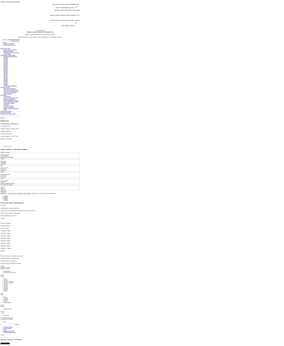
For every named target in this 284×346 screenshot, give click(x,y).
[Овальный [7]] (40, 175)
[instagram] (77, 25)
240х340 (34, 193)
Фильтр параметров (7, 146)
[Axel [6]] (40, 187)
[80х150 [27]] (40, 161)
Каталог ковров (12, 193)
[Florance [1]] (40, 190)
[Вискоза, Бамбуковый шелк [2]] (40, 183)
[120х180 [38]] (40, 162)
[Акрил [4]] (40, 182)
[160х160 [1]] (40, 164)
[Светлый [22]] (40, 170)
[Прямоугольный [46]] (40, 174)
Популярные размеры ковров (23, 193)
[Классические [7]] (40, 156)
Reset (5, 191)
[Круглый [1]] (40, 177)
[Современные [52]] (40, 155)
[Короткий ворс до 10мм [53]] (40, 157)
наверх (2, 334)
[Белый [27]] (40, 169)
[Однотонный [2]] (40, 168)
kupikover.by (4, 193)
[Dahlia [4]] (40, 188)
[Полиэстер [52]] (40, 181)
